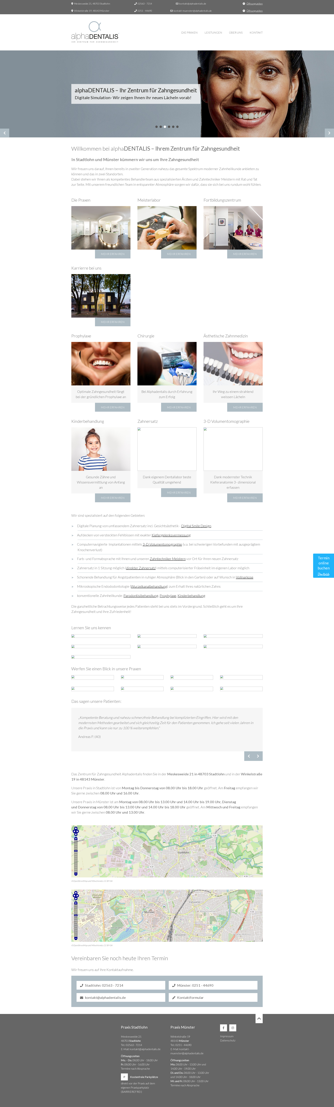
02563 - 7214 (145, 3)
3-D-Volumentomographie (162, 544)
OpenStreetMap (80, 881)
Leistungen (213, 32)
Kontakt (256, 32)
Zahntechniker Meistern (168, 559)
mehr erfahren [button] (113, 253)
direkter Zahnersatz (141, 568)
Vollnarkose (244, 577)
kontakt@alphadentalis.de (192, 3)
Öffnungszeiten (254, 3)
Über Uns (236, 32)
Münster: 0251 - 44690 (195, 985)
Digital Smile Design (196, 526)
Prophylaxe (168, 595)
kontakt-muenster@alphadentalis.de (193, 10)
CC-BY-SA (108, 881)
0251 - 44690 (145, 10)
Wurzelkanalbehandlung (149, 586)
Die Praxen (189, 32)
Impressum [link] (226, 1036)
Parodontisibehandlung (141, 595)
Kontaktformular (190, 997)
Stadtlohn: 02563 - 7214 (104, 985)
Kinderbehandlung (191, 595)
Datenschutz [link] (227, 1040)
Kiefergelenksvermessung (171, 535)
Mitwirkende (97, 881)
